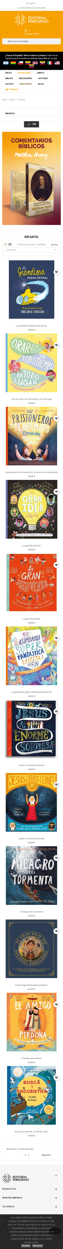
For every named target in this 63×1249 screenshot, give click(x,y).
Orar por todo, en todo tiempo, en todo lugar (31, 399)
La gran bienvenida (31, 619)
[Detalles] (40, 318)
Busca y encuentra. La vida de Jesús (31, 1131)
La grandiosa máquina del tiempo (31, 326)
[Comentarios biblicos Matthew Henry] (31, 178)
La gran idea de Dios (31, 545)
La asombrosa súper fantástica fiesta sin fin (31, 692)
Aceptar (26, 1245)
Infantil (10, 113)
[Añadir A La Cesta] (23, 318)
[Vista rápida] (31, 318)
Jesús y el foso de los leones (31, 838)
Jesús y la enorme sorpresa (31, 765)
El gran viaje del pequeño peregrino (31, 985)
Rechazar (37, 1245)
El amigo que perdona (32, 1058)
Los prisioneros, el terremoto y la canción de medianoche (31, 472)
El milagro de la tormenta (31, 912)
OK (31, 124)
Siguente (47, 1155)
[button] (31, 32)
